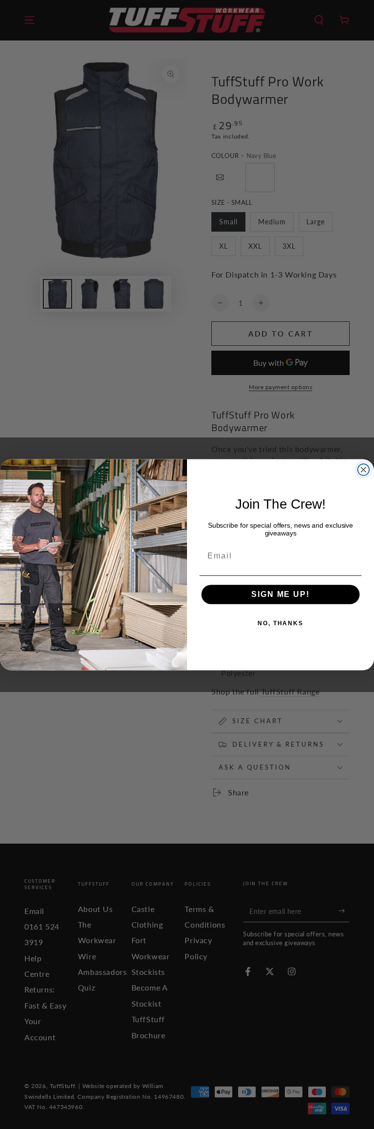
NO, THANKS (280, 623)
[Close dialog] (364, 469)
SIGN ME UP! (280, 594)
